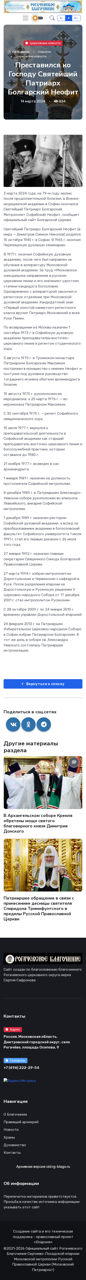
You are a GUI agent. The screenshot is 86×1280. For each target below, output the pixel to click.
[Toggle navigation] (25, 18)
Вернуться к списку (45, 684)
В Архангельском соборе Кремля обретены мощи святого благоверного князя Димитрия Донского (38, 823)
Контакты (12, 1152)
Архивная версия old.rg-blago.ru (43, 1166)
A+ (76, 18)
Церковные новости (45, 43)
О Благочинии (15, 1114)
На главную (20, 52)
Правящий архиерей (21, 1122)
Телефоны (17, 1060)
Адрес (15, 1029)
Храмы (9, 1137)
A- (61, 18)
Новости (44, 52)
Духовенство (15, 1145)
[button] (52, 18)
